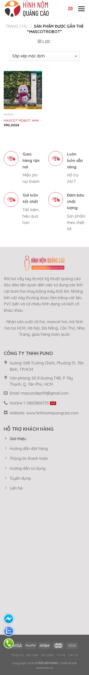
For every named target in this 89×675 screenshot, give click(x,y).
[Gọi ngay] (9, 643)
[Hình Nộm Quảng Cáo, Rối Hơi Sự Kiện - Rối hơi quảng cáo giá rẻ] (32, 8)
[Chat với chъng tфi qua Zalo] (9, 631)
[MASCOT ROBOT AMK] (23, 90)
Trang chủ (16, 26)
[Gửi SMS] (9, 619)
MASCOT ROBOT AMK (21, 120)
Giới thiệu (32, 655)
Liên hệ (73, 655)
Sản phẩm (47, 655)
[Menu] (81, 8)
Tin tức (61, 655)
